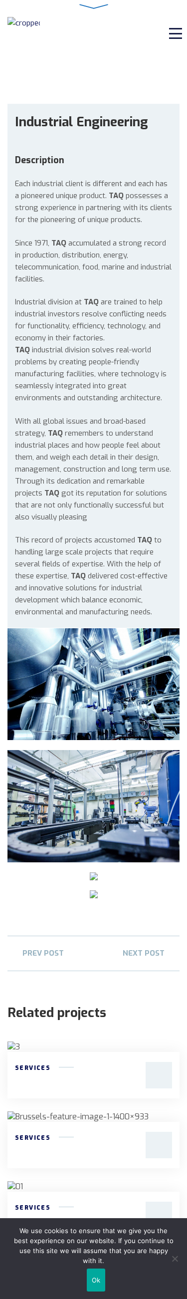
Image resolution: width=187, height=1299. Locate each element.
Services (32, 1068)
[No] (175, 1259)
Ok (96, 1280)
